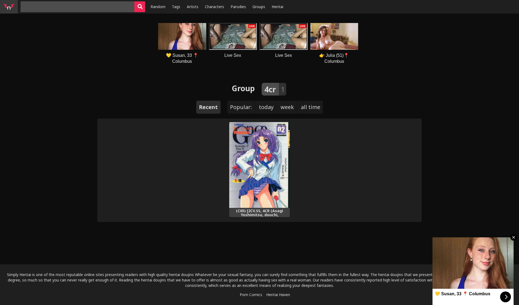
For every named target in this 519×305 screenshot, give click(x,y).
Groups (258, 6)
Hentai (277, 6)
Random (158, 6)
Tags (176, 6)
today (266, 107)
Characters (214, 6)
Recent (208, 107)
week (287, 107)
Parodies (238, 6)
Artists (192, 6)
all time (310, 107)
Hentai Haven (278, 294)
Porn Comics (251, 294)
